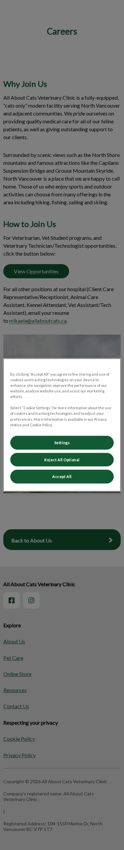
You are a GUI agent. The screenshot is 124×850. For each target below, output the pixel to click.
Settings (62, 442)
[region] (62, 425)
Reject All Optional (62, 459)
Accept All (62, 476)
